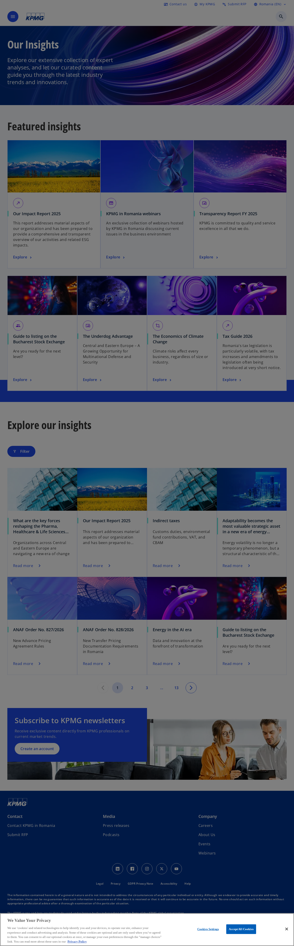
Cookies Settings (208, 929)
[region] (147, 929)
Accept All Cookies (241, 929)
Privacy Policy (77, 941)
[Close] (287, 929)
